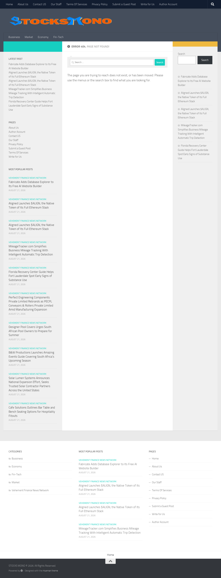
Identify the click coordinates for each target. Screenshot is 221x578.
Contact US (39, 4)
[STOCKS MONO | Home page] (60, 21)
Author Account (168, 4)
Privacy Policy (100, 4)
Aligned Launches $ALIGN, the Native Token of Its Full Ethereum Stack (193, 97)
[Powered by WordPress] (22, 571)
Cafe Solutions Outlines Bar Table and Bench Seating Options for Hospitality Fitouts (32, 411)
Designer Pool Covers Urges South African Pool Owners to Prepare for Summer (30, 331)
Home (9, 4)
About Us (23, 4)
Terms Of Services (76, 4)
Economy (43, 37)
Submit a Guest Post (124, 4)
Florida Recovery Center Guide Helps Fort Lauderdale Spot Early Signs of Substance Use (31, 105)
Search (181, 53)
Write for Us (147, 4)
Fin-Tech (58, 37)
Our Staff (56, 4)
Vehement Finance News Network (27, 178)
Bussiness (14, 37)
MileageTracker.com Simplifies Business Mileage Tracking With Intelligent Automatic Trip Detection (32, 93)
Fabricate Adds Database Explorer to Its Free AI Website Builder (194, 81)
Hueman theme (50, 570)
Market (29, 37)
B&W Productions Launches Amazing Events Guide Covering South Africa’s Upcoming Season (31, 356)
